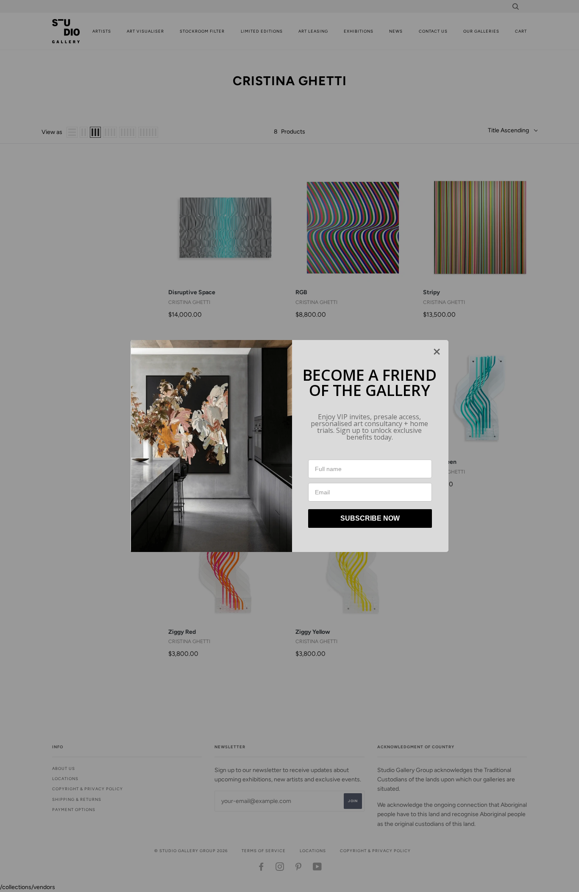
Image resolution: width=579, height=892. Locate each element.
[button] (437, 351)
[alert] (289, 446)
